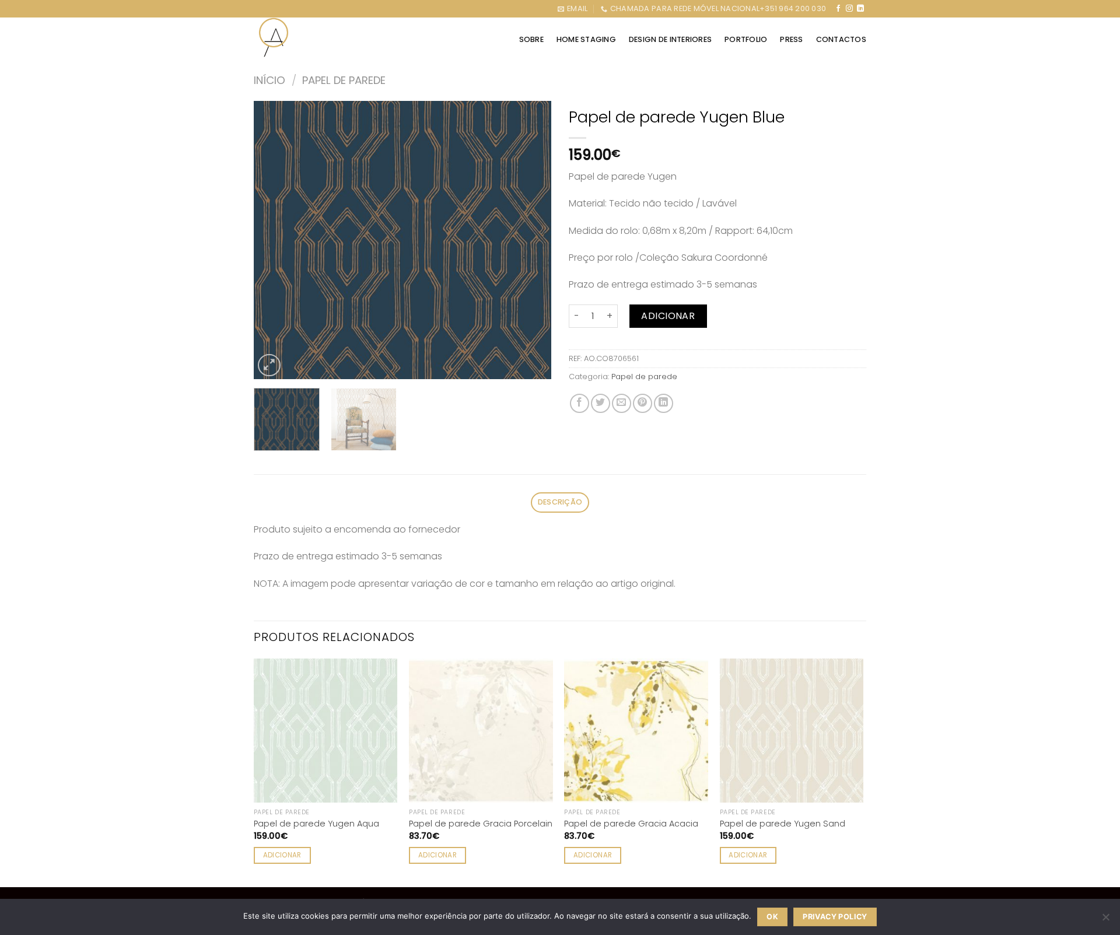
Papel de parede (344, 80)
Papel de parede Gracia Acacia (631, 823)
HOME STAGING (586, 39)
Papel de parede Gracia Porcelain (480, 823)
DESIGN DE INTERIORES (670, 39)
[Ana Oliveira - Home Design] (274, 37)
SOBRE (531, 39)
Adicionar (668, 316)
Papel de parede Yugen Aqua (316, 823)
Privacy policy (835, 916)
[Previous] (274, 240)
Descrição (560, 502)
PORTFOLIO (745, 39)
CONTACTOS (841, 39)
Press (791, 39)
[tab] (560, 502)
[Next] (530, 240)
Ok (772, 916)
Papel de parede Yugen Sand (782, 823)
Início (269, 80)
